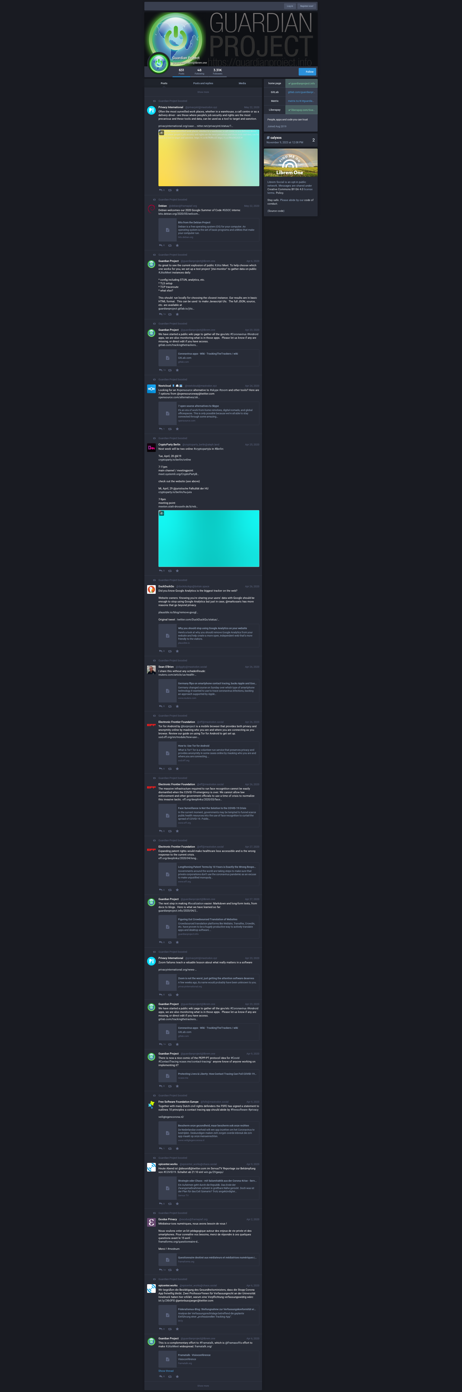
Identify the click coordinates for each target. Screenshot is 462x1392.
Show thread (165, 1371)
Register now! (306, 6)
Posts (164, 83)
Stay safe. (273, 200)
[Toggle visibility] (161, 132)
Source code (276, 211)
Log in (290, 6)
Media (242, 83)
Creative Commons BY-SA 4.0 (285, 189)
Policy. (280, 193)
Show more (203, 92)
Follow (309, 71)
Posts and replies (203, 83)
